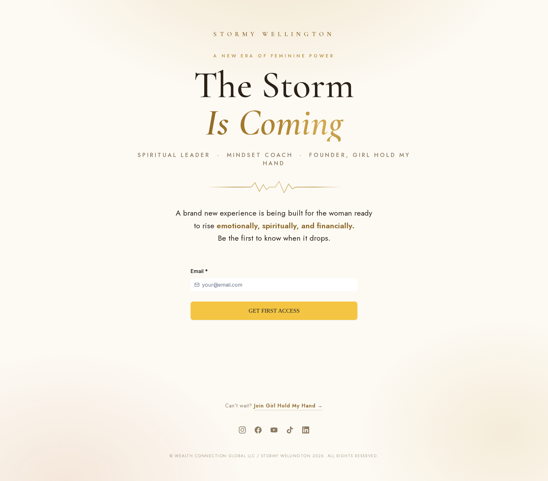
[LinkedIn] (305, 429)
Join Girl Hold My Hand (288, 405)
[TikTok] (289, 429)
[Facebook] (258, 429)
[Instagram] (242, 429)
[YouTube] (274, 429)
